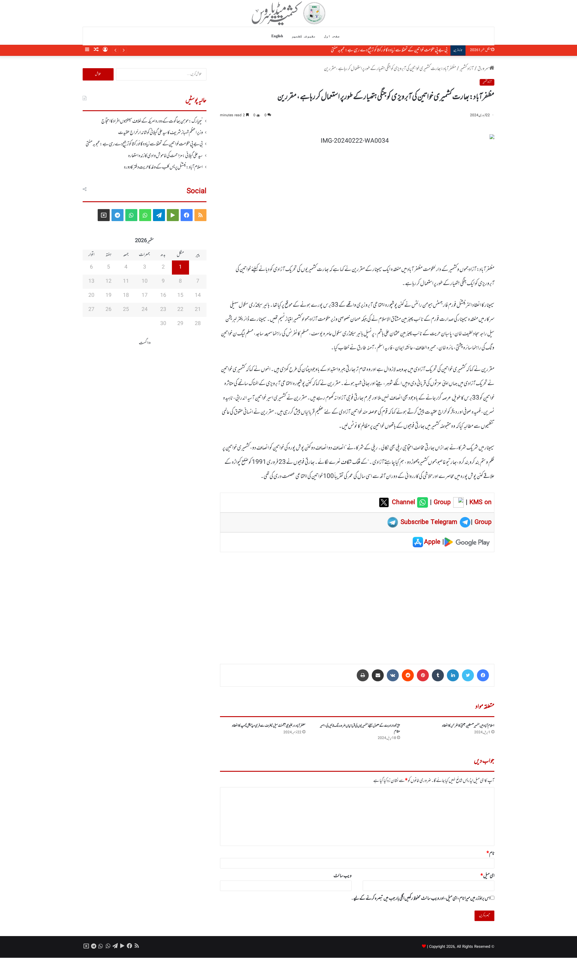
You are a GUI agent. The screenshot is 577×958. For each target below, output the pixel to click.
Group (441, 502)
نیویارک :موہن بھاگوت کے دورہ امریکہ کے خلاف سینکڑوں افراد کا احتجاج (152, 121)
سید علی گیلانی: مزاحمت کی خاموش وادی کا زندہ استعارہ (165, 156)
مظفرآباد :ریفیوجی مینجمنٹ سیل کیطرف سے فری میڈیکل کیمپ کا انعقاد (268, 725)
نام (490, 853)
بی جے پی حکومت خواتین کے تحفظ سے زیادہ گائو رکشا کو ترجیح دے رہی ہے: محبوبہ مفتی (389, 50)
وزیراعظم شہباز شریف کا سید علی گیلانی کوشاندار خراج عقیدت (160, 133)
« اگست (145, 343)
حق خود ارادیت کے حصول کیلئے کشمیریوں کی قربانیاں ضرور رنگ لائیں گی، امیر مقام (360, 728)
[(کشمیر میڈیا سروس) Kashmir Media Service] (288, 13)
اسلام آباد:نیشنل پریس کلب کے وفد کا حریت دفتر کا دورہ (163, 167)
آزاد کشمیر (467, 68)
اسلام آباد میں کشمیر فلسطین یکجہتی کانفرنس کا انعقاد (468, 725)
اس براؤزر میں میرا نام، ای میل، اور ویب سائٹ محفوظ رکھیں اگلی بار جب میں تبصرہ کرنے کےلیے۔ (420, 898)
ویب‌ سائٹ (343, 875)
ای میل (487, 875)
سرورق (483, 68)
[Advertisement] (357, 604)
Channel (404, 502)
